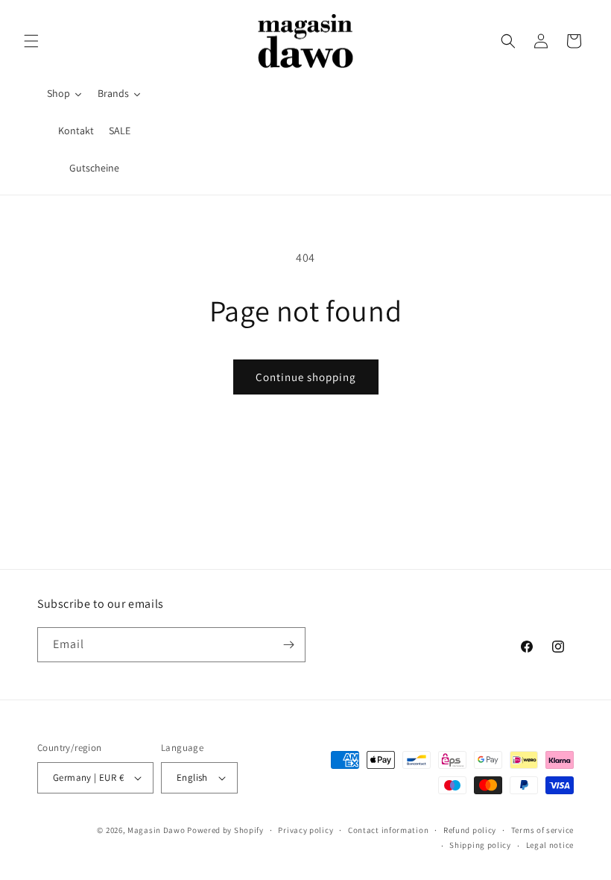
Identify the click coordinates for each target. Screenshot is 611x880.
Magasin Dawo (156, 830)
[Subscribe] (288, 644)
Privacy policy (305, 830)
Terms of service (542, 830)
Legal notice (550, 845)
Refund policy (469, 830)
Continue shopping (306, 377)
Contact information (388, 830)
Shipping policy (480, 845)
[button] (31, 41)
